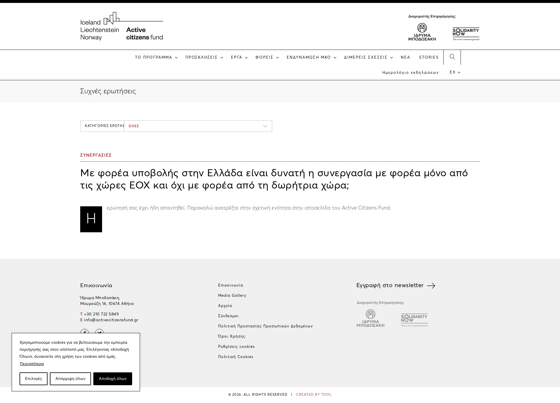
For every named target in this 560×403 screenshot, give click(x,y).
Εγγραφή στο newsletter (390, 285)
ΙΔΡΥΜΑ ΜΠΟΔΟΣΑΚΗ (422, 30)
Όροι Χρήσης (232, 337)
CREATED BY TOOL (314, 395)
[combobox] (198, 126)
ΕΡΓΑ (236, 58)
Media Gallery (232, 296)
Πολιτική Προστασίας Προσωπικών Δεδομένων (265, 326)
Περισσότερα (32, 364)
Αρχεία (225, 306)
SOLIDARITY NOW (465, 30)
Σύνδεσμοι (228, 316)
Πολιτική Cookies (235, 357)
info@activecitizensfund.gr (111, 320)
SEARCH (452, 57)
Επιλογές (33, 379)
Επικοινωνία (230, 285)
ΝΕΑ (405, 58)
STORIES (429, 58)
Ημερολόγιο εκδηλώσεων (410, 73)
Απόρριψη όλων (70, 379)
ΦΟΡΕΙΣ (265, 58)
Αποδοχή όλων (113, 379)
